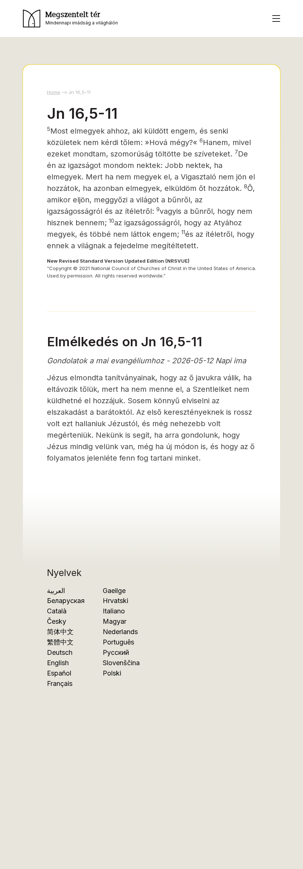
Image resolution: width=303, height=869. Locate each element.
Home (53, 92)
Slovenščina (121, 663)
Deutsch (59, 652)
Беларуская (66, 600)
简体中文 (60, 632)
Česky (56, 621)
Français (59, 683)
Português (118, 642)
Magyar (114, 621)
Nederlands (120, 632)
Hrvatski (115, 600)
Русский (116, 652)
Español (59, 673)
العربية (56, 591)
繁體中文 (60, 642)
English (58, 663)
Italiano (114, 611)
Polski (112, 673)
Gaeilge (114, 591)
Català (57, 611)
